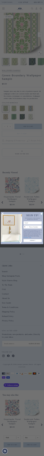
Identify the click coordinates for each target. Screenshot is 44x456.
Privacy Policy (25, 237)
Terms (30, 237)
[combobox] (26, 226)
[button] (5, 451)
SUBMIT (32, 240)
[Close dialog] (41, 214)
